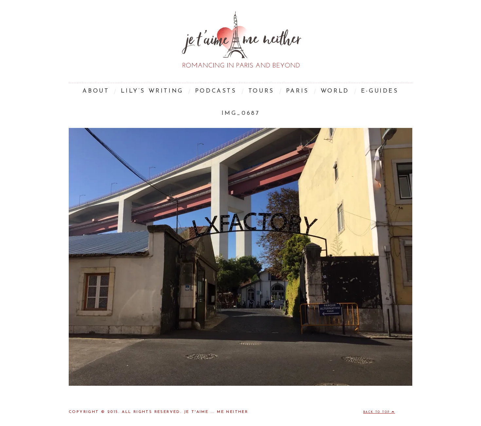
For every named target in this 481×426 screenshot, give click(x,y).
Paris (297, 91)
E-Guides (380, 91)
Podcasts (216, 91)
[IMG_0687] (240, 384)
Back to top (377, 412)
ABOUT (95, 91)
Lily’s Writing (152, 91)
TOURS (261, 91)
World (335, 91)
